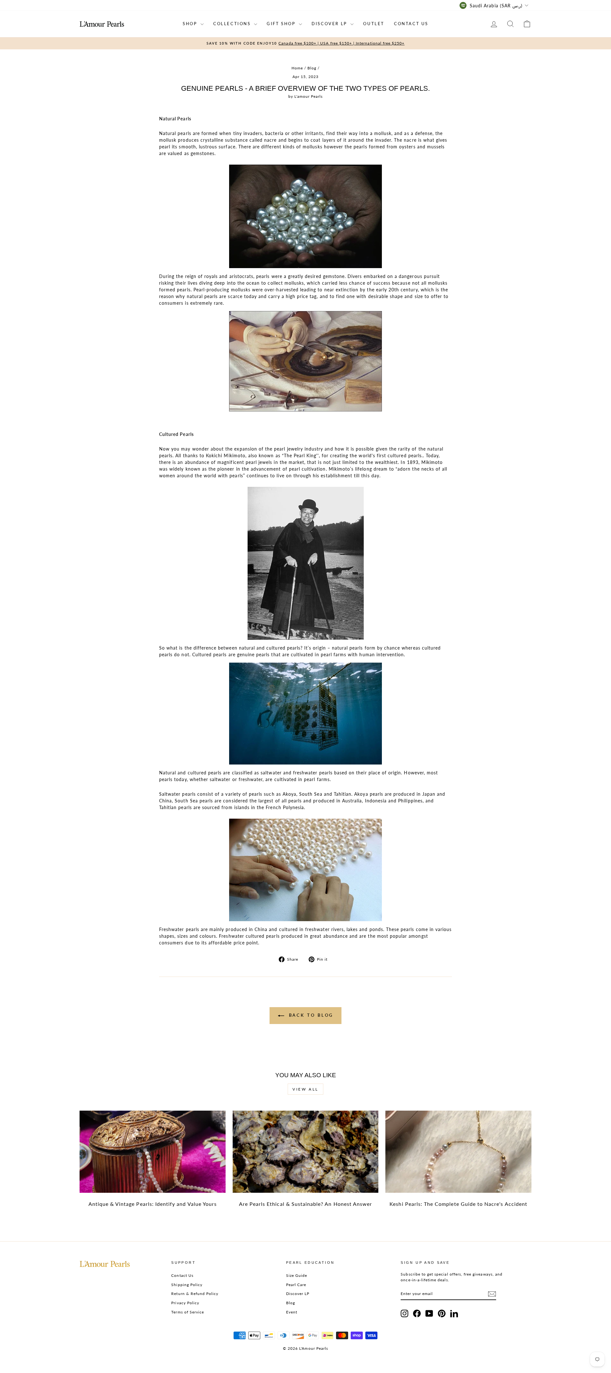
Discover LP (298, 1293)
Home (297, 68)
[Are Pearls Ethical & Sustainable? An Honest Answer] (306, 1152)
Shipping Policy (186, 1284)
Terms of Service (187, 1312)
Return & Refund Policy (194, 1293)
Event (291, 1312)
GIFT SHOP (282, 23)
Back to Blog (310, 1015)
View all (305, 1089)
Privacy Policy (185, 1302)
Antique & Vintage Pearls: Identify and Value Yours (152, 1204)
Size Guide (296, 1275)
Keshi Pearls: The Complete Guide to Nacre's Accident (458, 1204)
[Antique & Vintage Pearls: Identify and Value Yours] (153, 1152)
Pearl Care (296, 1284)
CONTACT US (411, 23)
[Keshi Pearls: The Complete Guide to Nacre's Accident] (458, 1152)
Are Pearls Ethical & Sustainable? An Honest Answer (305, 1204)
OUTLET (373, 23)
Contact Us (182, 1275)
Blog (311, 68)
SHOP (191, 23)
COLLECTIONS (232, 23)
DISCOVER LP (330, 23)
